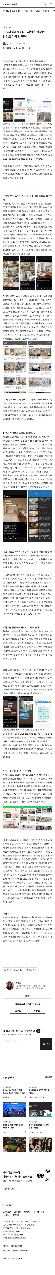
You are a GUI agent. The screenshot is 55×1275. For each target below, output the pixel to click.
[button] (48, 1077)
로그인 (50, 4)
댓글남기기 (46, 1044)
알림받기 (27, 996)
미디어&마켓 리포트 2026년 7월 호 (39, 1091)
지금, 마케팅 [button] (16, 11)
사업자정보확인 (29, 1225)
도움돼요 (18, 1011)
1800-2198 (18, 1235)
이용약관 (6, 1246)
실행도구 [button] (46, 11)
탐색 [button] (7, 11)
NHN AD (8, 1205)
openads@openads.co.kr (17, 1238)
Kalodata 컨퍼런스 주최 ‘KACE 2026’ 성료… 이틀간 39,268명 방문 (14, 1091)
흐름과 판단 (28, 11)
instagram (7, 1251)
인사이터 (38, 11)
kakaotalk (24, 1251)
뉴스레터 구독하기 (10, 1189)
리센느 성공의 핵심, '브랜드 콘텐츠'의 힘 (39, 1126)
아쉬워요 (37, 1011)
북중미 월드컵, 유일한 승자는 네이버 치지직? (13, 1126)
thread (15, 1251)
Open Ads (10, 3)
